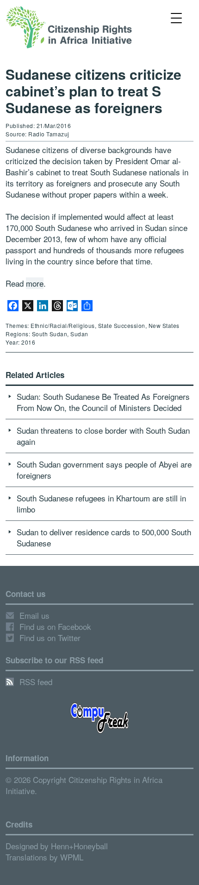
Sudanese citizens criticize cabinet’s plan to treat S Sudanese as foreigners (93, 90)
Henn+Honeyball (79, 846)
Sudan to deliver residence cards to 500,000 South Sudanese (104, 537)
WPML (71, 857)
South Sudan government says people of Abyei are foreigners (104, 469)
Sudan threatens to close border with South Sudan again (103, 435)
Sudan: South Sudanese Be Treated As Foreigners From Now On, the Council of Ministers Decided (103, 402)
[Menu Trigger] (176, 17)
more (35, 283)
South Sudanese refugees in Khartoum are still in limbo (101, 503)
